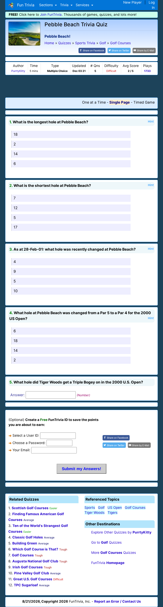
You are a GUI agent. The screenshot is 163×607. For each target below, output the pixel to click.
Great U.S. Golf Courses (32, 579)
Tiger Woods (94, 513)
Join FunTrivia (51, 15)
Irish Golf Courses (28, 567)
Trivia (65, 5)
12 (15, 208)
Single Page (119, 102)
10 (16, 291)
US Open (115, 508)
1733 (147, 71)
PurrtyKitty (18, 71)
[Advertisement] (81, 86)
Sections (46, 5)
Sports (89, 508)
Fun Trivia (24, 5)
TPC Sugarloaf (26, 585)
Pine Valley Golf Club (31, 573)
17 (15, 227)
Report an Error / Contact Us (117, 601)
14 (16, 154)
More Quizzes (113, 553)
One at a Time (94, 102)
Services (83, 5)
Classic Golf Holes (27, 537)
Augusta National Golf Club (35, 561)
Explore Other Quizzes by (121, 532)
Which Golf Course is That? (35, 549)
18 (16, 134)
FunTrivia (107, 563)
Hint (151, 121)
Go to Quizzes (106, 542)
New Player (132, 2)
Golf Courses (23, 555)
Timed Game (144, 102)
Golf (101, 508)
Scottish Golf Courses (30, 508)
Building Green (24, 543)
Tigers (112, 513)
